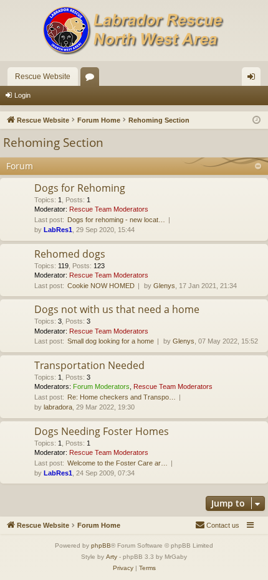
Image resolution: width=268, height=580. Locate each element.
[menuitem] (217, 525)
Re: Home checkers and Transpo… (121, 397)
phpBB (101, 545)
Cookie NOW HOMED (101, 285)
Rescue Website (42, 76)
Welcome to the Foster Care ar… (117, 463)
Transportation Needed (89, 365)
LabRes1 (58, 229)
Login (22, 95)
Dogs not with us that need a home (116, 309)
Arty (111, 556)
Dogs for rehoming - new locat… (116, 219)
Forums (92, 79)
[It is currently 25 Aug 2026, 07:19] (256, 120)
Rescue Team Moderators (108, 209)
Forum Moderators (101, 386)
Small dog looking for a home (110, 341)
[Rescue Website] (134, 30)
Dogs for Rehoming (79, 188)
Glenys (164, 285)
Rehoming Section (53, 142)
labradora (58, 407)
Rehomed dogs (69, 254)
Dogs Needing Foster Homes (101, 431)
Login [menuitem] (254, 79)
